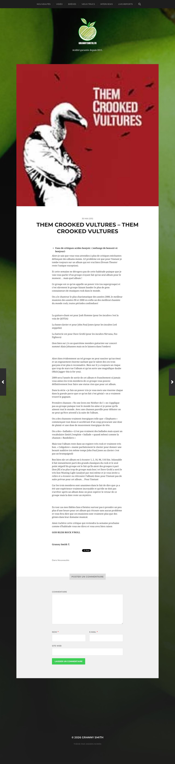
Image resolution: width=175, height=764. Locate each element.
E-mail (93, 632)
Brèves (72, 4)
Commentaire (59, 592)
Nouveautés (44, 4)
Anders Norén (93, 744)
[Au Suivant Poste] (172, 382)
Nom (55, 632)
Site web (57, 646)
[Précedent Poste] (3, 382)
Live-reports (125, 4)
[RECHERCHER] (139, 4)
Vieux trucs (88, 4)
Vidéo (59, 4)
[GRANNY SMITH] (87, 31)
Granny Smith (92, 737)
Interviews (106, 4)
